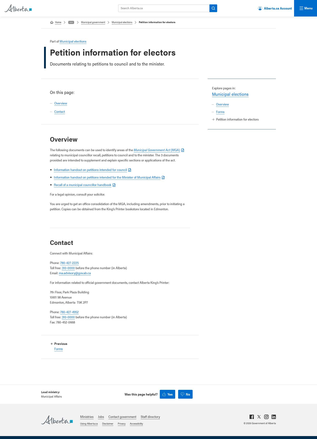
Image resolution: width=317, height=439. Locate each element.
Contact (59, 111)
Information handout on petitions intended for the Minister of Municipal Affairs (107, 177)
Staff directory (150, 416)
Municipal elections (122, 22)
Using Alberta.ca (89, 423)
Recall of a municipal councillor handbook (82, 184)
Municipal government (93, 22)
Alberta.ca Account (278, 8)
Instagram (266, 417)
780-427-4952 (69, 311)
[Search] (213, 8)
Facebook (251, 417)
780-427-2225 (69, 262)
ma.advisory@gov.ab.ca (75, 273)
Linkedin (274, 417)
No (188, 394)
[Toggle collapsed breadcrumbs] (71, 22)
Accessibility (136, 423)
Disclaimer (107, 423)
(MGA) (157, 149)
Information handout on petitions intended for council (90, 169)
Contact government (122, 416)
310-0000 (68, 267)
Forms (220, 111)
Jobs (101, 416)
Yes (170, 394)
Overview (222, 104)
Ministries (87, 416)
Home (58, 22)
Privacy (121, 423)
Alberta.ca (57, 420)
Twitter (259, 417)
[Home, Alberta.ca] (17, 8)
